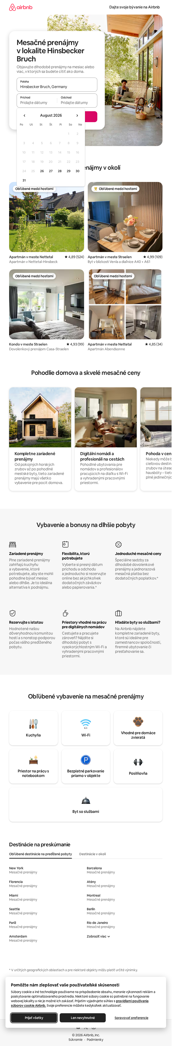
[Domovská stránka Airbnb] (20, 7)
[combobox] (57, 86)
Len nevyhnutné (83, 1018)
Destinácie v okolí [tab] (92, 854)
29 (68, 171)
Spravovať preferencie (131, 1018)
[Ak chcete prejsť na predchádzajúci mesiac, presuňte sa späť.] (24, 115)
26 (42, 171)
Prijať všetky (34, 1018)
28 (60, 171)
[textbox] (36, 102)
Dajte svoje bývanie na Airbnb (134, 7)
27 (51, 171)
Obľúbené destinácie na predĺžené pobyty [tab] (40, 854)
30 (78, 171)
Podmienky (95, 1040)
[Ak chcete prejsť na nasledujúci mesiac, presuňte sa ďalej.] (77, 115)
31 (24, 180)
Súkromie (75, 1040)
